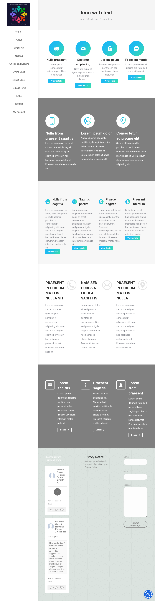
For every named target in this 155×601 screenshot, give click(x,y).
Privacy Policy (90, 467)
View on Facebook (55, 501)
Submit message (135, 524)
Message (128, 485)
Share (50, 504)
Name (126, 457)
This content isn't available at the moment (57, 546)
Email (126, 471)
